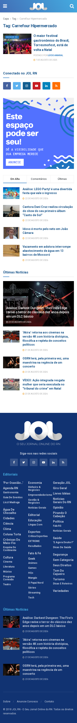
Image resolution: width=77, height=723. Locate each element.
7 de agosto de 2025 (46, 60)
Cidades (9, 518)
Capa (6, 18)
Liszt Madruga (11, 502)
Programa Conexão (9, 578)
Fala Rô (57, 525)
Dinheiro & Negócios (34, 488)
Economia (35, 482)
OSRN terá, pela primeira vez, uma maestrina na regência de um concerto (46, 362)
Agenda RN (12, 37)
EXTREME (34, 541)
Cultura (8, 557)
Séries (32, 587)
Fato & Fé (34, 553)
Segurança (60, 554)
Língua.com (35, 524)
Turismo (59, 579)
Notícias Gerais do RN (62, 500)
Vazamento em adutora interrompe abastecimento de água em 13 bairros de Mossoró (47, 250)
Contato (49, 701)
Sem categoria (63, 560)
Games (32, 567)
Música (7, 571)
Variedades (61, 590)
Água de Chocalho (9, 511)
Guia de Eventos (13, 497)
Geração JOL (62, 482)
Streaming (34, 592)
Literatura (8, 566)
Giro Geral (60, 488)
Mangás (32, 577)
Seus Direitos (62, 565)
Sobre (6, 701)
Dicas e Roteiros (62, 583)
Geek (31, 558)
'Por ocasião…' (13, 482)
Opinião (58, 507)
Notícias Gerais (37, 507)
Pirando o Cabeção (60, 514)
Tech (31, 597)
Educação (35, 520)
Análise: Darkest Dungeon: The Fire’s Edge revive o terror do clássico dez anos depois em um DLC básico (37, 312)
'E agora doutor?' (63, 542)
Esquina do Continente (9, 549)
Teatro (7, 584)
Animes (32, 563)
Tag (14, 18)
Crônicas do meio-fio (11, 541)
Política (58, 521)
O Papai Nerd (35, 582)
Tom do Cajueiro (59, 572)
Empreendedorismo (40, 494)
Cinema (7, 561)
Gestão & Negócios (34, 501)
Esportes (34, 531)
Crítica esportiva (37, 536)
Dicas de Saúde (62, 547)
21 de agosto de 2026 (36, 350)
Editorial (34, 515)
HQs (30, 572)
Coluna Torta (12, 534)
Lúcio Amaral (55, 55)
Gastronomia (10, 492)
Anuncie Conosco (27, 701)
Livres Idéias (61, 493)
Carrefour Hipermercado (33, 18)
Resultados (34, 546)
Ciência (8, 523)
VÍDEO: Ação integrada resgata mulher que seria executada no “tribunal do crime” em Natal (44, 384)
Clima (7, 529)
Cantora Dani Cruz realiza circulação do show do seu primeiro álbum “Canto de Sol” (48, 211)
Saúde (57, 538)
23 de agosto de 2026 (19, 322)
